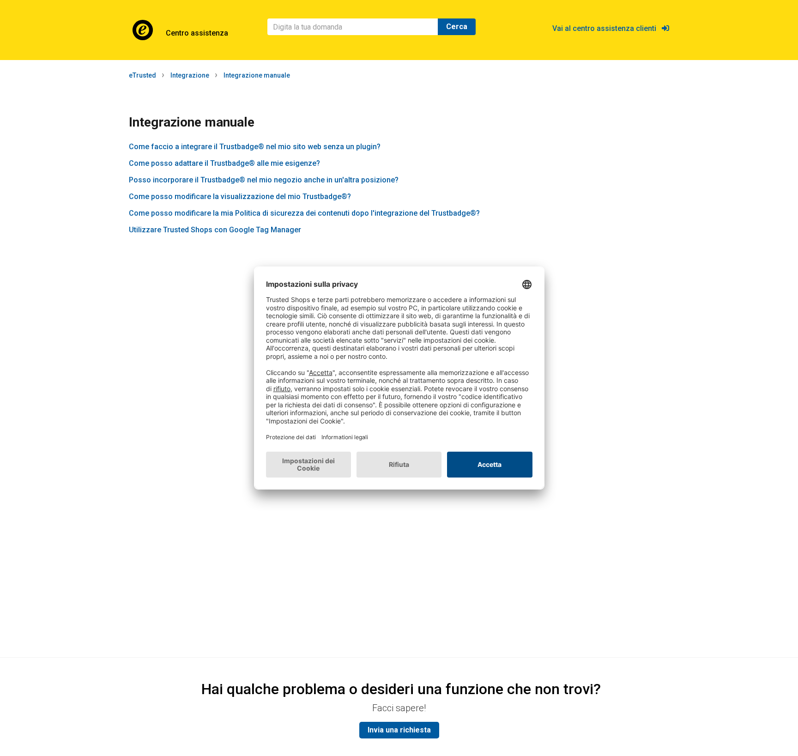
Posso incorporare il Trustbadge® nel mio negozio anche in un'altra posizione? (264, 179)
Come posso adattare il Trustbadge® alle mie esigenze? (224, 163)
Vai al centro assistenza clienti (607, 28)
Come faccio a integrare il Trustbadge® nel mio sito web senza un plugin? (255, 146)
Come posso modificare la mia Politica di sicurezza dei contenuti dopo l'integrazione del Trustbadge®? (304, 213)
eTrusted (142, 75)
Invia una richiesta (399, 730)
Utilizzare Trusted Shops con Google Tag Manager (215, 229)
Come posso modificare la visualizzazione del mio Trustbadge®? (240, 196)
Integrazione (189, 75)
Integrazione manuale (257, 75)
